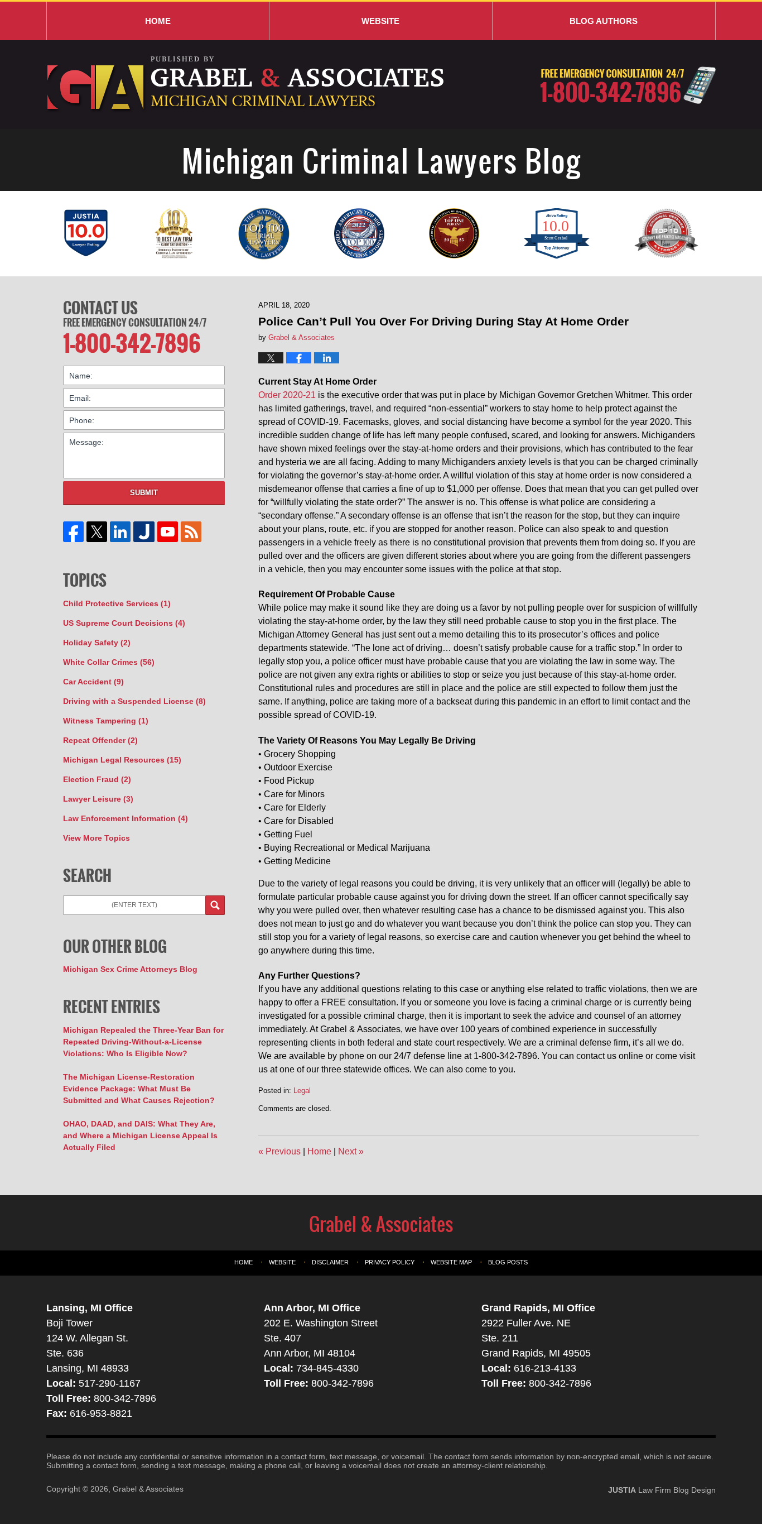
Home (158, 21)
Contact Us (100, 308)
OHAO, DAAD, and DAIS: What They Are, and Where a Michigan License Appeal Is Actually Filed (140, 1135)
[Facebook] (73, 531)
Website (380, 21)
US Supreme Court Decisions (124, 623)
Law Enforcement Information (125, 818)
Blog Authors (604, 21)
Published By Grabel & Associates (628, 85)
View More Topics (96, 837)
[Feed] (190, 531)
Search (215, 905)
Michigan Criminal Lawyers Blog (246, 84)
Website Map (451, 1262)
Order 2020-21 (287, 395)
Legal (302, 1090)
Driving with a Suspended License (134, 701)
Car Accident (93, 681)
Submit (144, 492)
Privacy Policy (389, 1262)
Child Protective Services (117, 603)
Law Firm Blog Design (662, 1489)
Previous (279, 1151)
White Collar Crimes (109, 662)
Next (351, 1151)
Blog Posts (508, 1262)
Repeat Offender (100, 740)
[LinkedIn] (120, 531)
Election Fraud (97, 779)
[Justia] (144, 531)
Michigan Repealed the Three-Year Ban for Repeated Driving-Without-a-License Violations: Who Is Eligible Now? (143, 1041)
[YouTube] (167, 531)
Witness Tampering (105, 720)
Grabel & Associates (148, 1488)
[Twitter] (97, 531)
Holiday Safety (97, 642)
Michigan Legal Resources (122, 759)
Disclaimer (330, 1262)
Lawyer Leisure (98, 798)
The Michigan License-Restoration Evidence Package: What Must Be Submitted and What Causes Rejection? (139, 1088)
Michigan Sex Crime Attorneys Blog (130, 969)
